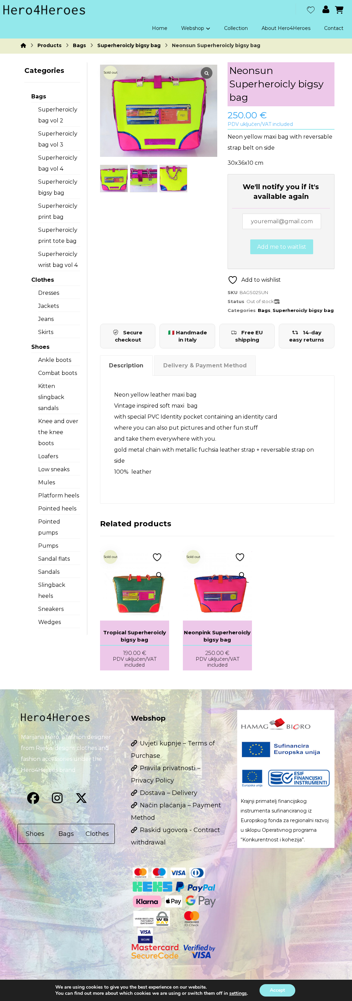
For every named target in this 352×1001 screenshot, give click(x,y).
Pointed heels (57, 508)
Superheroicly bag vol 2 (57, 115)
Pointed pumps (49, 527)
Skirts (45, 332)
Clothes (42, 280)
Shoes (40, 347)
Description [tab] (126, 365)
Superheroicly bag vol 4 (57, 163)
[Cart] (339, 9)
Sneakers (51, 609)
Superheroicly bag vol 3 (57, 139)
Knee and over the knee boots (58, 432)
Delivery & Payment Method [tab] (205, 365)
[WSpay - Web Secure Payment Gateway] (151, 918)
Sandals (48, 572)
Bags (264, 310)
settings (238, 993)
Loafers (48, 456)
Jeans (46, 319)
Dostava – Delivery (168, 793)
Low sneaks (53, 469)
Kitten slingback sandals (51, 397)
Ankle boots (54, 360)
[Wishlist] (311, 9)
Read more (145, 562)
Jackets (48, 306)
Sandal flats (54, 559)
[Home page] (23, 45)
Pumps (48, 545)
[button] (33, 798)
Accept (277, 990)
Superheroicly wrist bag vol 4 (58, 259)
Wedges (49, 622)
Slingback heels (51, 590)
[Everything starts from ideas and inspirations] (44, 10)
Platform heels (58, 495)
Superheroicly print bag (57, 211)
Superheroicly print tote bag (57, 235)
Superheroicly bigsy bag (303, 310)
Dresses (48, 293)
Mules (46, 482)
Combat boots (57, 373)
